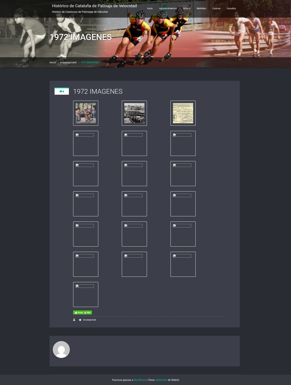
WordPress (140, 379)
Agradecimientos (168, 8)
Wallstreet (161, 379)
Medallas (201, 8)
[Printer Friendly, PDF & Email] (82, 312)
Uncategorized (68, 62)
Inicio (150, 8)
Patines (216, 8)
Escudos (231, 8)
